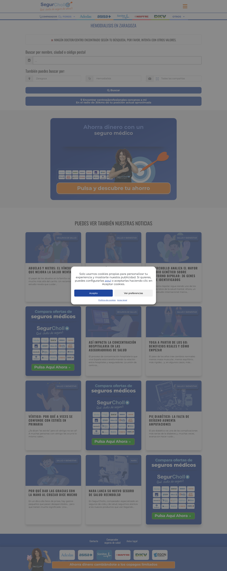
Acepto (93, 293)
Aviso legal (122, 300)
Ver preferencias (133, 293)
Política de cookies (107, 300)
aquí (108, 280)
